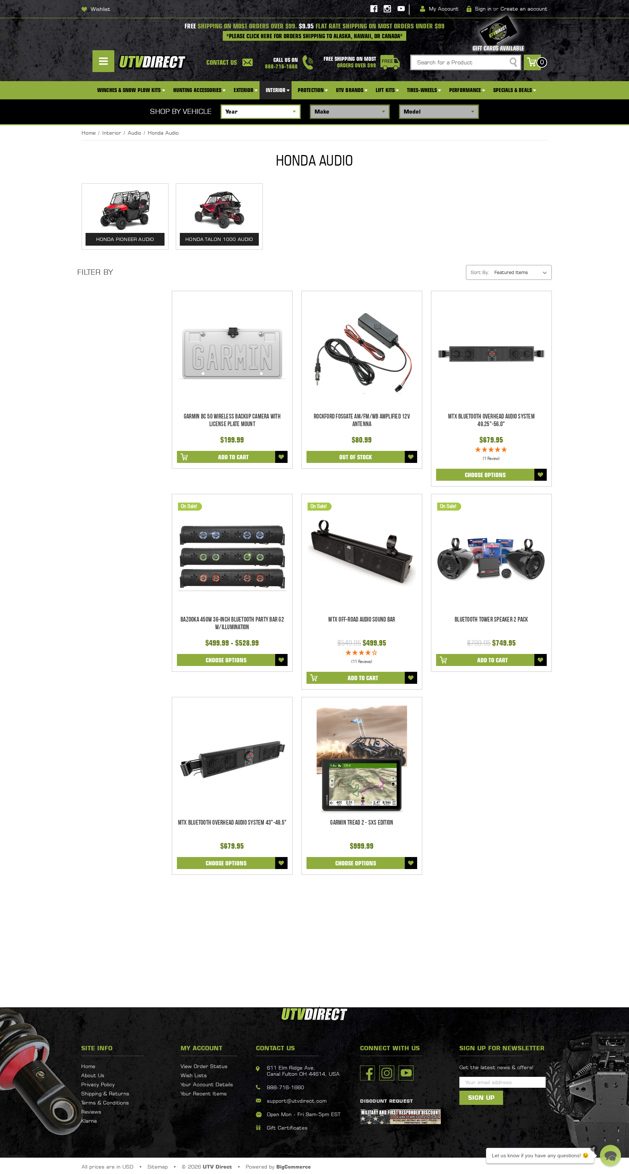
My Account (444, 8)
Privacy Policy (98, 1084)
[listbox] (522, 272)
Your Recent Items (204, 1093)
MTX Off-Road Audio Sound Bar (361, 619)
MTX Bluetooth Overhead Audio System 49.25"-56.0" (491, 420)
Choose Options (485, 475)
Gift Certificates (287, 1128)
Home (88, 1066)
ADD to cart (233, 457)
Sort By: (480, 272)
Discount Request (386, 1101)
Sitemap (157, 1166)
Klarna (89, 1121)
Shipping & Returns (105, 1093)
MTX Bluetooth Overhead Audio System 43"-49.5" (232, 822)
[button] (610, 1155)
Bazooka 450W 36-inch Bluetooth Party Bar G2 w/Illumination (232, 623)
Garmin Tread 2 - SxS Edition (361, 822)
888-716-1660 (285, 1087)
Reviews (91, 1111)
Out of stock (355, 457)
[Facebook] (373, 8)
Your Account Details (207, 1084)
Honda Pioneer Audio (125, 239)
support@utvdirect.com (297, 1101)
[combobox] (465, 62)
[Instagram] (387, 8)
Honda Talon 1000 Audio (219, 239)
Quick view (232, 353)
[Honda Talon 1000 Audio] (219, 210)
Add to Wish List (281, 457)
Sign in (483, 8)
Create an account (524, 8)
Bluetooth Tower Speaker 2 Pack (491, 619)
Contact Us (221, 62)
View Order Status (204, 1066)
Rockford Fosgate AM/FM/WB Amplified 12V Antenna (362, 420)
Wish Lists (194, 1075)
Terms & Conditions (105, 1102)
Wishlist (100, 9)
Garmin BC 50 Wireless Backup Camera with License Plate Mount (232, 420)
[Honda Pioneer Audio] (125, 210)
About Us (92, 1075)
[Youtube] (401, 8)
